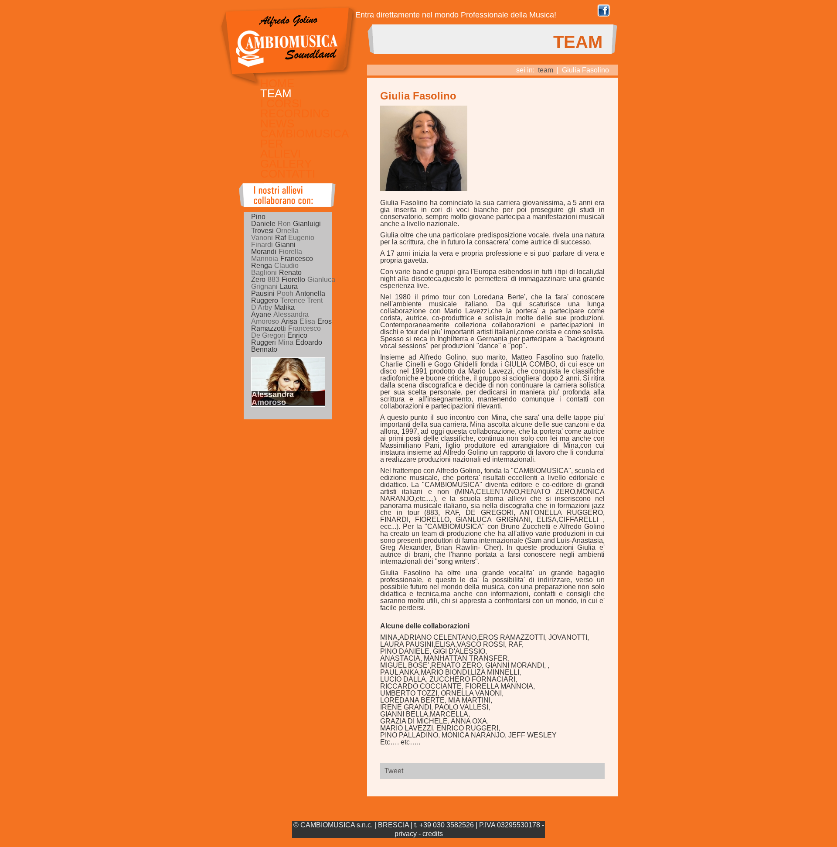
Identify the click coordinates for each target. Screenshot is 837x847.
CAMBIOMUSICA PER (304, 138)
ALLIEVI (280, 153)
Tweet (393, 771)
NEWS (277, 123)
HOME (277, 83)
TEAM (276, 93)
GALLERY (286, 164)
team (545, 70)
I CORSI (281, 103)
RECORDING (295, 113)
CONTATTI (287, 174)
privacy (406, 833)
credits (432, 833)
